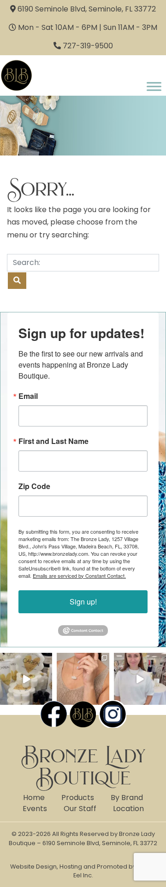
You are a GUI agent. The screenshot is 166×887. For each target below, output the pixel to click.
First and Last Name (53, 441)
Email (28, 396)
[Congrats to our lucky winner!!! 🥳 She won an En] (140, 679)
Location (128, 808)
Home (34, 797)
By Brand (127, 797)
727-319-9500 (88, 45)
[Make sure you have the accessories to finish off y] (83, 679)
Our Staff (80, 808)
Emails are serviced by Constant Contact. (79, 575)
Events (35, 808)
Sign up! (83, 601)
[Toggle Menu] (154, 86)
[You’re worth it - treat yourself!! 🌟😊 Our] (26, 679)
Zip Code (34, 486)
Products (77, 797)
